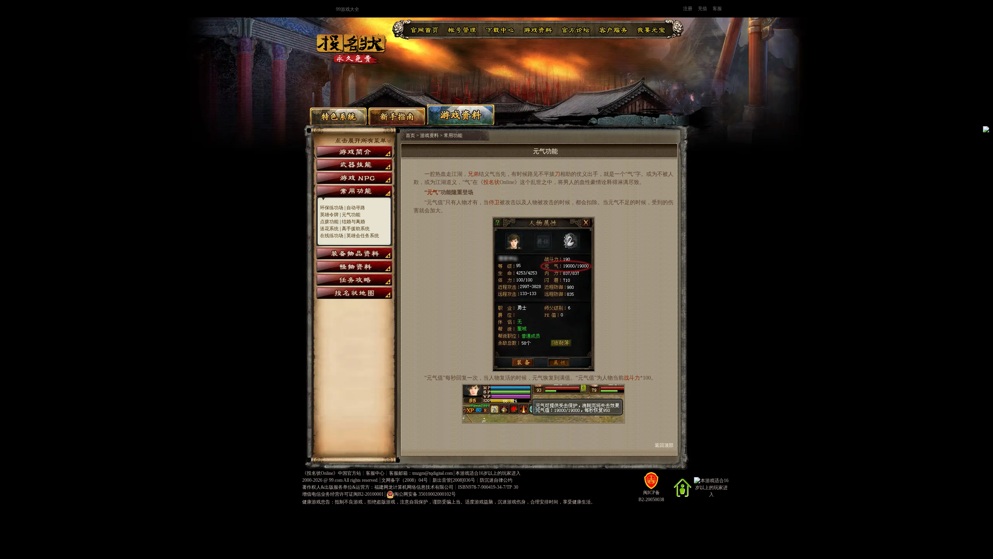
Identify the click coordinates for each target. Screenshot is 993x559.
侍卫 (494, 202)
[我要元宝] (651, 29)
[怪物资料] (354, 266)
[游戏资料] (537, 29)
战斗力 (632, 378)
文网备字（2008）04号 (404, 480)
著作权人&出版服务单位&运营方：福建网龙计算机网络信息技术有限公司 (377, 487)
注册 (687, 8)
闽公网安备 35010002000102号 (425, 494)
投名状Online (320, 473)
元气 (432, 192)
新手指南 (396, 116)
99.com (336, 480)
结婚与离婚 (353, 221)
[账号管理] (462, 29)
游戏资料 (461, 114)
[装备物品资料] (354, 253)
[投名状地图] (354, 293)
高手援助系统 (356, 228)
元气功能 (351, 214)
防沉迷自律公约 (496, 480)
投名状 (491, 182)
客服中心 (375, 473)
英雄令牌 (329, 214)
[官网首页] (424, 29)
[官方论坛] (575, 29)
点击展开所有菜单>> (363, 141)
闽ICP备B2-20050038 (651, 496)
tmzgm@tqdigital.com (432, 473)
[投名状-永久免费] (351, 63)
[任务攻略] (354, 280)
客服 (717, 8)
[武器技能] (354, 165)
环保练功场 (331, 207)
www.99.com (297, 8)
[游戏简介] (354, 152)
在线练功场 (331, 235)
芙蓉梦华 (499, 8)
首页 (410, 135)
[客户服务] (613, 29)
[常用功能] (354, 191)
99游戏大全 (347, 9)
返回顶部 (666, 445)
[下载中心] (500, 29)
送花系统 (329, 228)
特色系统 (338, 116)
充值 (702, 8)
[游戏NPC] (354, 178)
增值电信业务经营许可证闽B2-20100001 (343, 494)
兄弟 (473, 174)
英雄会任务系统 (362, 235)
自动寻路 (355, 207)
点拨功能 (329, 221)
